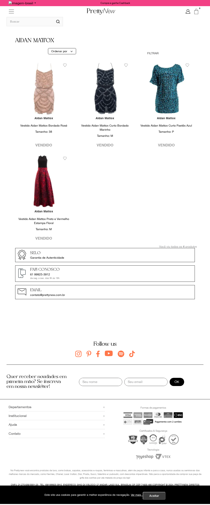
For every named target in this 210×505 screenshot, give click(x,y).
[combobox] (35, 21)
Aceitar (154, 495)
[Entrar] (188, 11)
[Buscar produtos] (58, 21)
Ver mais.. (137, 494)
